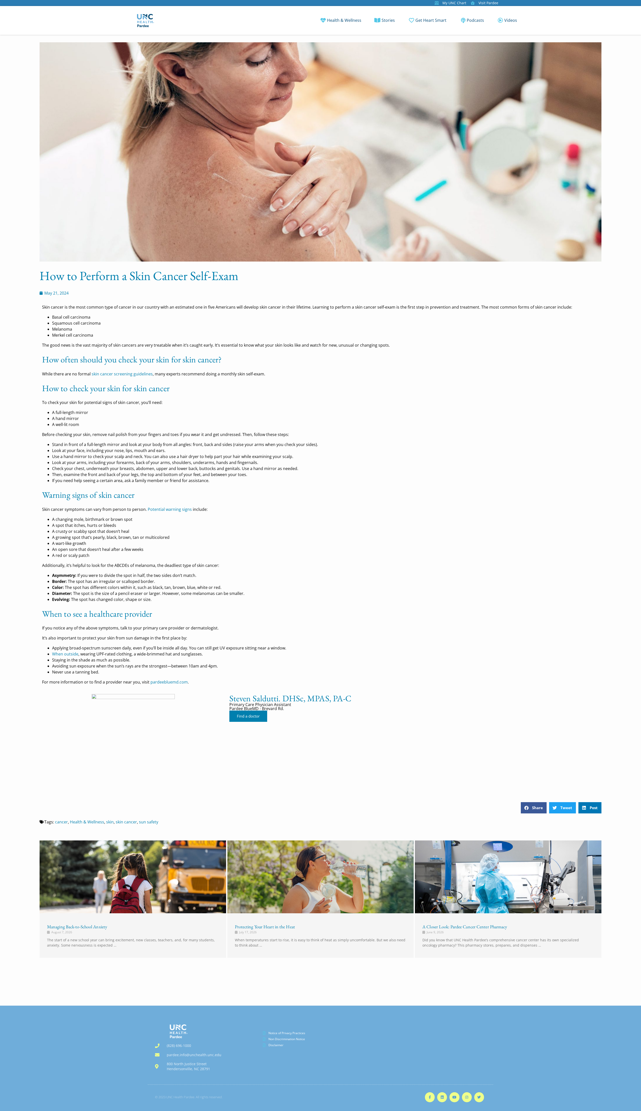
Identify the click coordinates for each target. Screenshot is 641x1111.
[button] (534, 807)
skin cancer (126, 822)
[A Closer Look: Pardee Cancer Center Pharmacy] (508, 876)
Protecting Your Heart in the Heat (265, 927)
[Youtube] (454, 1097)
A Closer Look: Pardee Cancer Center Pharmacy (464, 927)
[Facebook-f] (430, 1097)
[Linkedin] (442, 1097)
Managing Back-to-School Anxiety (77, 927)
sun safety (148, 822)
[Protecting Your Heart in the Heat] (320, 876)
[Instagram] (467, 1097)
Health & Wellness (87, 822)
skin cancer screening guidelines (122, 374)
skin (110, 822)
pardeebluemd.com (169, 682)
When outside (65, 654)
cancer (61, 822)
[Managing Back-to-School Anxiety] (133, 876)
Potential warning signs (170, 509)
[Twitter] (479, 1097)
